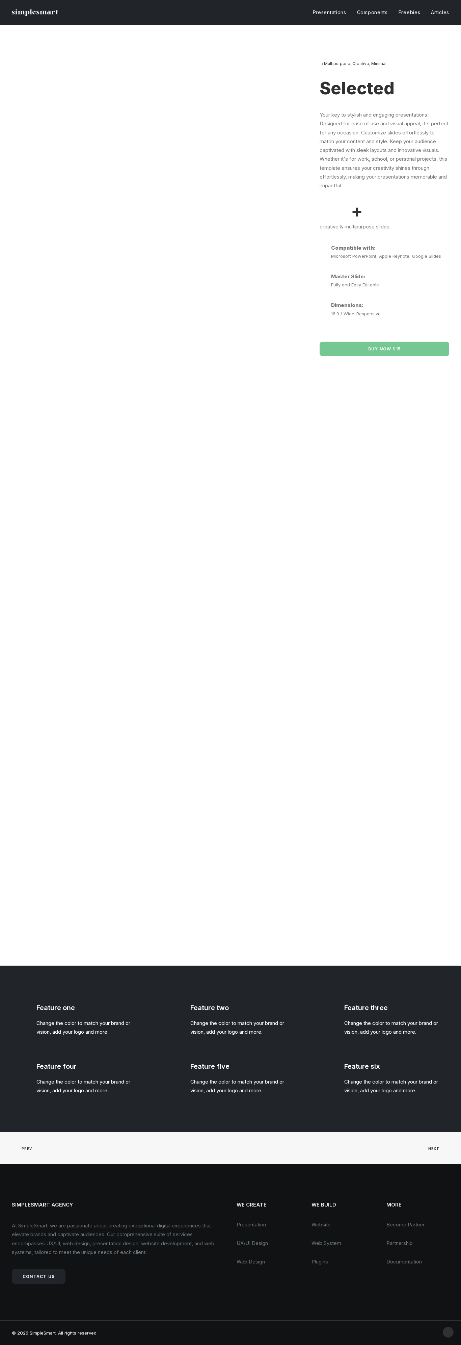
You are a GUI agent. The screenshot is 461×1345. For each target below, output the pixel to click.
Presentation (251, 1224)
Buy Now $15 (384, 348)
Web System (326, 1243)
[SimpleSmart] (35, 12)
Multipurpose (337, 63)
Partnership (399, 1243)
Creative (360, 63)
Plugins (319, 1261)
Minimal (378, 63)
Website (321, 1224)
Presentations (329, 12)
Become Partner (405, 1224)
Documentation (404, 1261)
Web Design (251, 1261)
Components (372, 12)
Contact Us (39, 1276)
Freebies (410, 12)
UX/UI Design (252, 1243)
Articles (440, 12)
